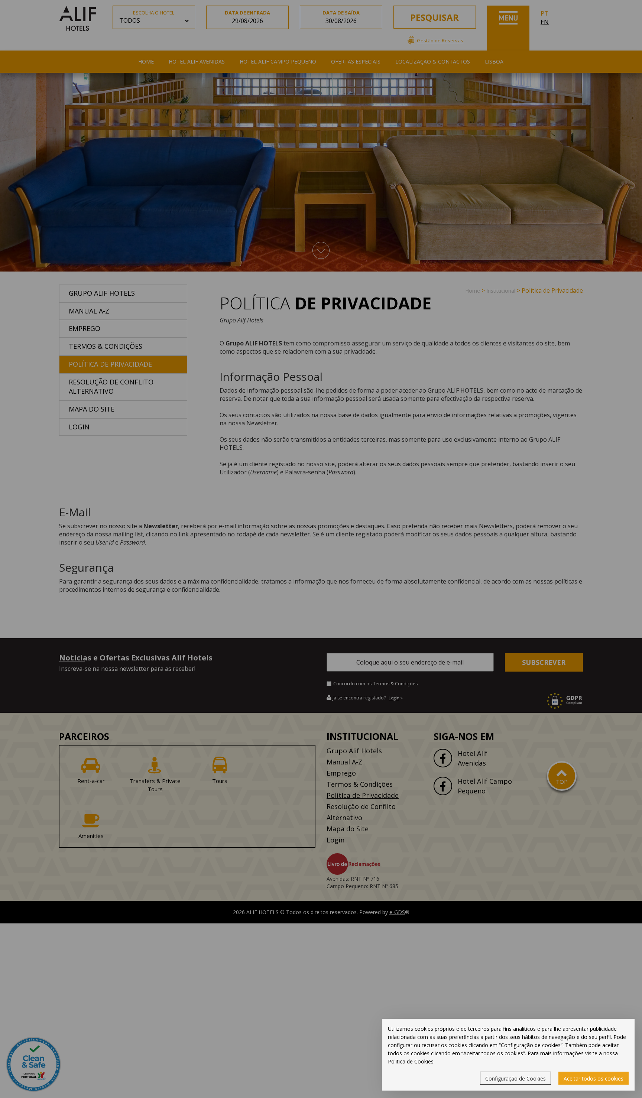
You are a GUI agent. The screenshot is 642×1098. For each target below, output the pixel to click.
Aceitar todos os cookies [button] (593, 1078)
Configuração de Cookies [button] (515, 1078)
